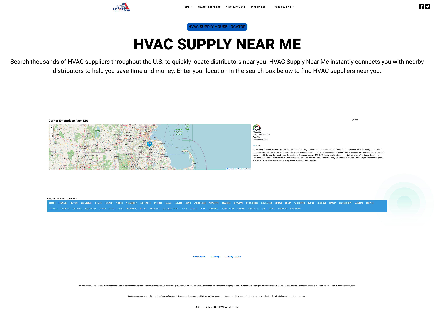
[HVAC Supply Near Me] (121, 11)
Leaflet (230, 169)
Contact (258, 145)
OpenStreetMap (239, 169)
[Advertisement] (217, 95)
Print (356, 119)
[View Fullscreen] (51, 136)
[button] (149, 144)
